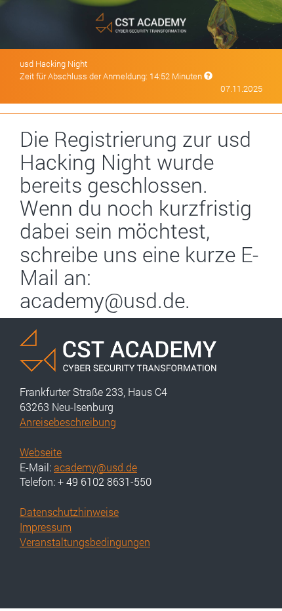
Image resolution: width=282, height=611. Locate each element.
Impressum (45, 527)
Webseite (41, 452)
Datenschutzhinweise (69, 512)
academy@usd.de (95, 467)
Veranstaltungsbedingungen (85, 542)
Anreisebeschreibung (68, 422)
